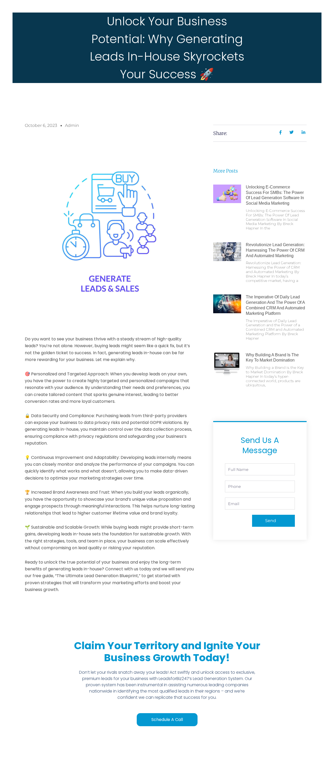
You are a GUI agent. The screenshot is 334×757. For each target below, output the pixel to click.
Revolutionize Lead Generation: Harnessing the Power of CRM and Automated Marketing (275, 250)
